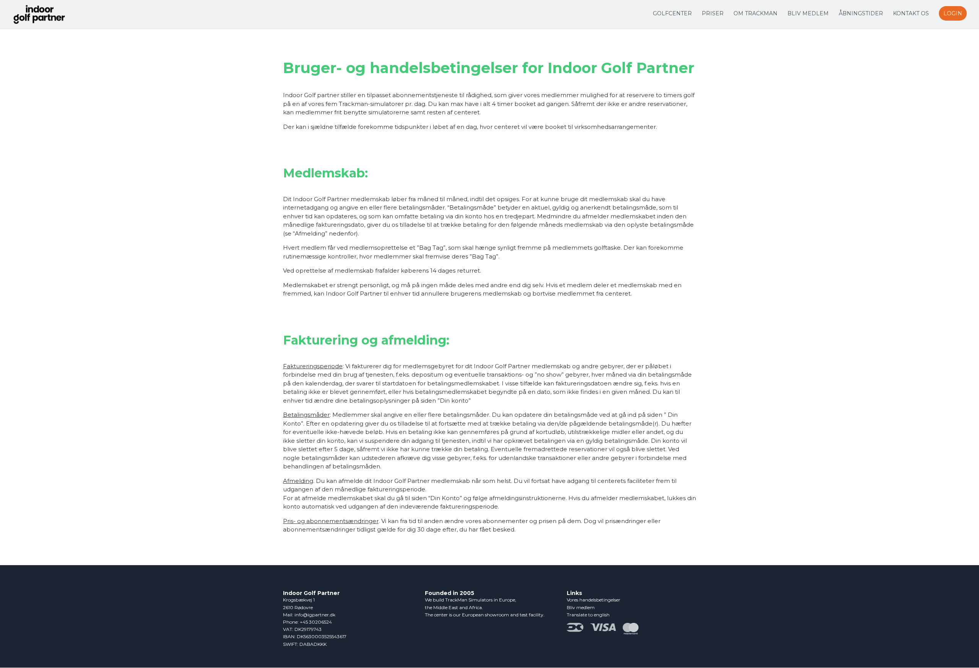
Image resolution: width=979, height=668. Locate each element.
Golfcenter (672, 14)
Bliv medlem (808, 14)
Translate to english (588, 615)
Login (952, 13)
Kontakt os (911, 14)
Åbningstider (861, 14)
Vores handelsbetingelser (593, 600)
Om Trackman (755, 14)
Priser (713, 14)
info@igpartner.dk (314, 615)
